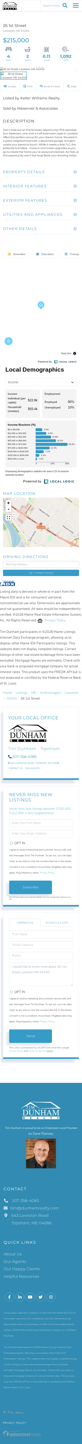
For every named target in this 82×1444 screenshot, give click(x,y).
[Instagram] (51, 1297)
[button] (64, 5)
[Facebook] (9, 1297)
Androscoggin (50, 692)
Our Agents (32, 768)
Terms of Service (37, 1051)
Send (30, 1036)
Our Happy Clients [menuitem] (22, 1268)
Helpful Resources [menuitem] (21, 1276)
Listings (21, 692)
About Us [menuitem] (13, 1254)
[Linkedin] (20, 1297)
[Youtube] (30, 1297)
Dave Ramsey (43, 1133)
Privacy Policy (55, 620)
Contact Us (16, 768)
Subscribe (31, 887)
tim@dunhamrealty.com (34, 1208)
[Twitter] (40, 1297)
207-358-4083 (24, 757)
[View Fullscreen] (8, 518)
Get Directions (41, 572)
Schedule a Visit (56, 922)
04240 (12, 698)
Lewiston (71, 692)
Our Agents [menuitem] (15, 1261)
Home (7, 692)
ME (33, 692)
